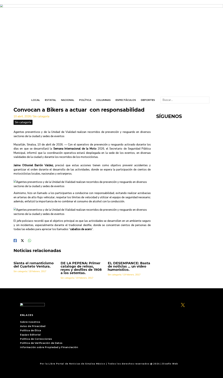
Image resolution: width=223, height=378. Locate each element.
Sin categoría (41, 116)
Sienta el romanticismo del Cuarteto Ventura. (34, 264)
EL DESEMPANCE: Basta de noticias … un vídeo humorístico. (129, 266)
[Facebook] (15, 240)
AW (181, 363)
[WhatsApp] (29, 240)
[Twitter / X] (22, 240)
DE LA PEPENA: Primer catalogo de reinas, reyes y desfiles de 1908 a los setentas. (81, 268)
